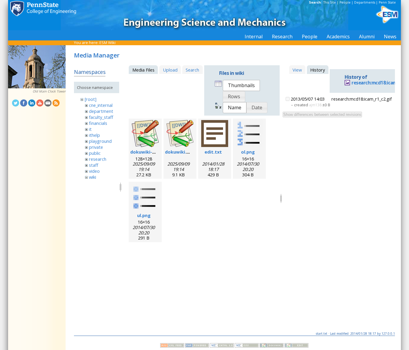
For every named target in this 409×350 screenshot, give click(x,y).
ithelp (94, 135)
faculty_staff (101, 117)
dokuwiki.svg (179, 152)
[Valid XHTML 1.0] (222, 346)
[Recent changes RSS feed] (172, 346)
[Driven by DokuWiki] (272, 346)
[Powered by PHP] (197, 346)
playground (100, 141)
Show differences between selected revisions (322, 114)
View (297, 70)
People (345, 2)
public (95, 153)
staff (93, 165)
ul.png (144, 215)
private (96, 147)
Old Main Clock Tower (49, 91)
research (97, 159)
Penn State (387, 2)
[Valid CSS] (247, 346)
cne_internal (101, 105)
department (101, 111)
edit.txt (213, 152)
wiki (92, 177)
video (94, 171)
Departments (364, 2)
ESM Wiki (107, 42)
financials (98, 123)
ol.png (248, 152)
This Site (329, 2)
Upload (170, 70)
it (90, 129)
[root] (90, 99)
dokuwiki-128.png (149, 152)
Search (192, 70)
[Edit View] (296, 346)
